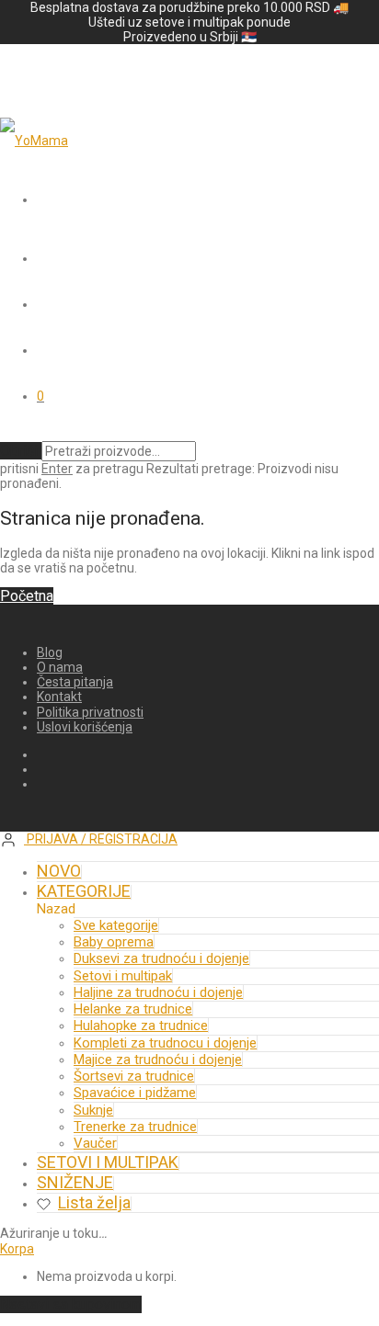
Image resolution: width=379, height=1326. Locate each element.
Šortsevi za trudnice (134, 1076)
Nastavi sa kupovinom (71, 1304)
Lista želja (94, 1202)
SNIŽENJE (75, 1182)
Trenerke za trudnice (135, 1126)
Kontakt (59, 696)
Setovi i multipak (123, 976)
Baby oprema (114, 942)
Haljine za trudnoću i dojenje (158, 992)
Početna (26, 596)
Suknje (93, 1110)
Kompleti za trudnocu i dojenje (165, 1043)
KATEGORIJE (84, 891)
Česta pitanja (75, 681)
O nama (60, 667)
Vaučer (95, 1143)
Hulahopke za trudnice (141, 1025)
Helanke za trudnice (133, 1009)
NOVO (59, 870)
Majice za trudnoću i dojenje (158, 1059)
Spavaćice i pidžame (135, 1092)
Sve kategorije (116, 925)
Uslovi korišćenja (84, 727)
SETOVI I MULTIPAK (107, 1162)
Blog (50, 652)
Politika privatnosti (90, 712)
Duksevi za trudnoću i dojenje (161, 958)
